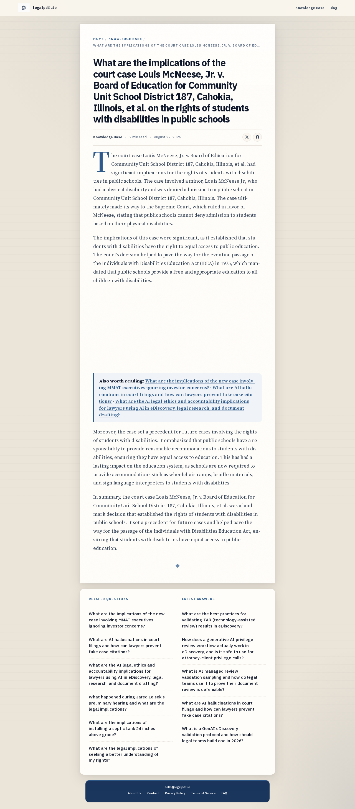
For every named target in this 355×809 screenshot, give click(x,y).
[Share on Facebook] (257, 137)
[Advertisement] (177, 329)
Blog (333, 8)
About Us (134, 793)
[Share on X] (246, 137)
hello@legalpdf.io (177, 787)
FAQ (224, 793)
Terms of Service (203, 793)
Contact (153, 793)
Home (98, 39)
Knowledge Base (309, 8)
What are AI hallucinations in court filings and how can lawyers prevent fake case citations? (176, 394)
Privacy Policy (175, 793)
